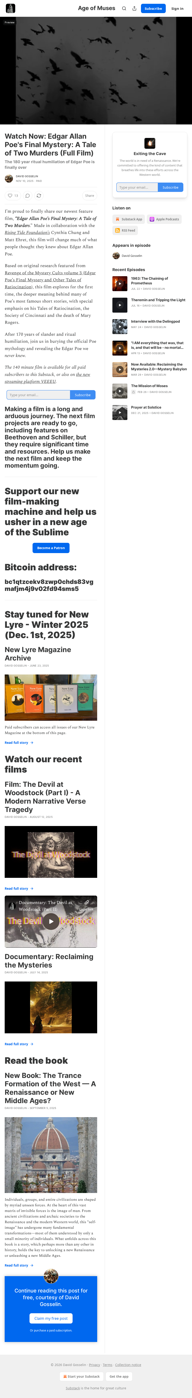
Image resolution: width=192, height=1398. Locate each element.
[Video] (9, 65)
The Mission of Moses (149, 386)
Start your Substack (84, 1376)
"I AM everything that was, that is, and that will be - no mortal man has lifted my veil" (157, 345)
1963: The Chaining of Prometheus (149, 280)
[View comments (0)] (182, 73)
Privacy (94, 1365)
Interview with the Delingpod (155, 321)
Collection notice (128, 1365)
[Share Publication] (134, 8)
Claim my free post (51, 1318)
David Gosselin (27, 176)
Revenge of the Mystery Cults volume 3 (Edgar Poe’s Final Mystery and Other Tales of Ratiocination (50, 280)
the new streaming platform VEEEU (47, 378)
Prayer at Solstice (146, 407)
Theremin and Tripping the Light (158, 300)
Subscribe (153, 8)
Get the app (119, 1376)
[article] (150, 283)
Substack (73, 1388)
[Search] (124, 8)
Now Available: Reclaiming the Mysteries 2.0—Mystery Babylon (159, 366)
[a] (51, 921)
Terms (107, 1365)
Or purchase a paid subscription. (51, 1330)
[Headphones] (9, 76)
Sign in (177, 8)
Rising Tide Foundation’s (27, 232)
